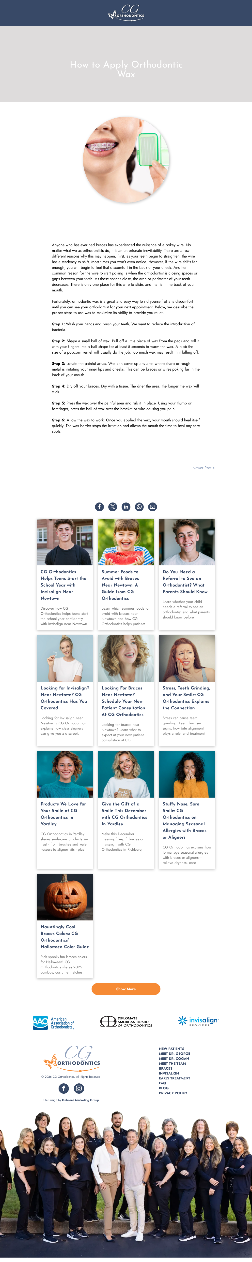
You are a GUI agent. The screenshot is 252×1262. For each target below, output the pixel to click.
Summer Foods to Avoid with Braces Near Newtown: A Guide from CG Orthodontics (120, 585)
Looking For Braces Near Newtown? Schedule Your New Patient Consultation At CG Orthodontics (123, 701)
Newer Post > (203, 468)
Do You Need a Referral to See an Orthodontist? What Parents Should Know (185, 582)
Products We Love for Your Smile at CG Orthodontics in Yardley (63, 814)
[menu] (241, 13)
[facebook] (64, 1089)
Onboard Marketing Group (80, 1100)
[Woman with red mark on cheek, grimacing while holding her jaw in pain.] (187, 658)
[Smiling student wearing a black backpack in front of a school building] (65, 542)
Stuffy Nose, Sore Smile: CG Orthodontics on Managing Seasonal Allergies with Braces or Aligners (184, 821)
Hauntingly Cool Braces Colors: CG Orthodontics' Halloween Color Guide (65, 937)
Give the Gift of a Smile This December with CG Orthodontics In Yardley (124, 814)
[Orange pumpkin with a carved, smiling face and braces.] (65, 897)
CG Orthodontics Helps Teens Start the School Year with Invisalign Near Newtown (63, 585)
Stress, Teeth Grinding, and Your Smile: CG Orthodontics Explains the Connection (186, 698)
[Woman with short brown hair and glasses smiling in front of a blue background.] (65, 774)
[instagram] (79, 1089)
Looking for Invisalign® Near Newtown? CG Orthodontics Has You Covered (65, 698)
